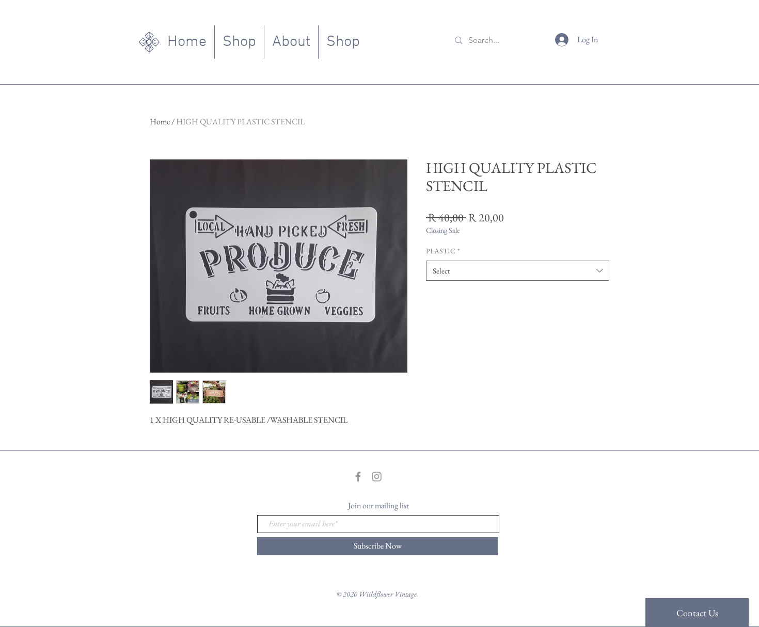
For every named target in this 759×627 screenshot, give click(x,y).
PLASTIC (443, 250)
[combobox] (517, 271)
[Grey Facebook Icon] (358, 476)
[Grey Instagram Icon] (376, 476)
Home (160, 121)
